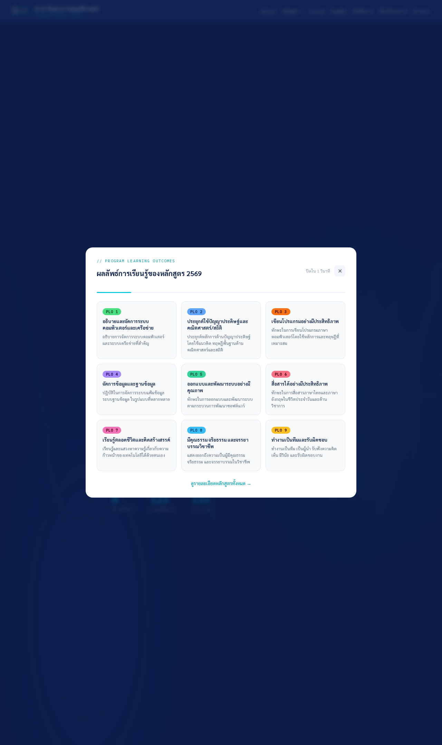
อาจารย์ (317, 11)
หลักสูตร (290, 11)
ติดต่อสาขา (272, 451)
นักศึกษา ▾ (363, 11)
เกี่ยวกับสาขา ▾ (393, 11)
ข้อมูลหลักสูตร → (141, 451)
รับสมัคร (338, 11)
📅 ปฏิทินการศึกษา (210, 451)
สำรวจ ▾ (421, 11)
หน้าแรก (268, 11)
